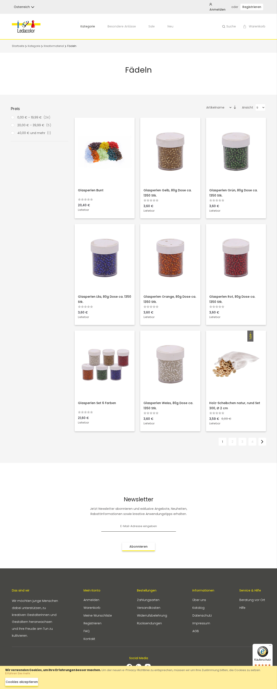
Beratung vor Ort (252, 600)
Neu (170, 26)
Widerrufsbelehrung (152, 615)
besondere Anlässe (122, 26)
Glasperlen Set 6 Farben (97, 403)
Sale (151, 26)
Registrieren (251, 7)
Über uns (199, 600)
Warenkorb (92, 608)
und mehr (35, 133)
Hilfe (242, 608)
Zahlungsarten (148, 600)
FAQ (87, 631)
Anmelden (91, 600)
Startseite (18, 46)
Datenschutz (202, 615)
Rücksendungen (149, 623)
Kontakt (89, 639)
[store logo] (26, 26)
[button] (22, 6)
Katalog (198, 608)
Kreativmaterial (54, 46)
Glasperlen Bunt (90, 190)
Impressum (201, 623)
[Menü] (270, 646)
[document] (138, 677)
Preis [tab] (15, 108)
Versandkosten (148, 608)
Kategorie (88, 26)
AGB (195, 631)
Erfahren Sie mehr (17, 673)
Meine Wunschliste (98, 615)
